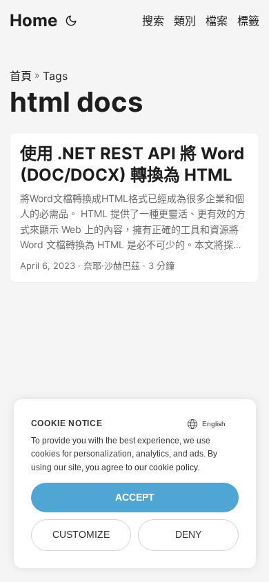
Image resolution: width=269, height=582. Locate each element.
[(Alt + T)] (71, 20)
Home (33, 20)
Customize (81, 535)
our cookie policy (165, 467)
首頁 (21, 76)
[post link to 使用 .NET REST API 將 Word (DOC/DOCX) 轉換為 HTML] (134, 208)
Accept (135, 497)
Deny (188, 535)
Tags (55, 76)
